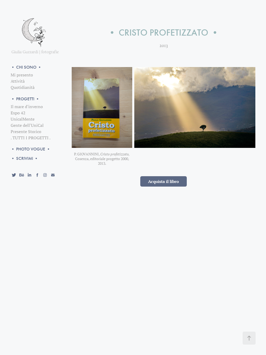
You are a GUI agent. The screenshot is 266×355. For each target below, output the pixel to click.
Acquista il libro (163, 181)
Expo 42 (18, 112)
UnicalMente (23, 119)
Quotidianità (23, 87)
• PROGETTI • (25, 99)
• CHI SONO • (26, 67)
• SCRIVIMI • (24, 158)
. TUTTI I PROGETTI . (30, 137)
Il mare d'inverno (27, 106)
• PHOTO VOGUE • (31, 149)
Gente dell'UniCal (27, 125)
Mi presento (22, 74)
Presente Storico (26, 131)
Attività (18, 81)
